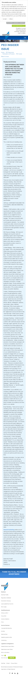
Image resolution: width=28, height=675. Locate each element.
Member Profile (4, 594)
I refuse (11, 19)
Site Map (3, 663)
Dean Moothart (7, 77)
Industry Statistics (5, 619)
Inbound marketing (9, 529)
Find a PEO (3, 616)
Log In (2, 655)
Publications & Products (9, 54)
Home (2, 52)
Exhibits (3, 631)
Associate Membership (6, 628)
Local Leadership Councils (7, 603)
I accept (5, 19)
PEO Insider (19, 54)
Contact (8, 663)
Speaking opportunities (6, 637)
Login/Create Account (17, 25)
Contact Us (22, 22)
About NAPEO (9, 22)
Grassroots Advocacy (6, 600)
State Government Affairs (7, 649)
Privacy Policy (14, 663)
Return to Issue (5, 56)
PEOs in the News (5, 652)
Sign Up (12, 657)
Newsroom (16, 22)
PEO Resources (10, 52)
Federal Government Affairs (7, 646)
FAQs (2, 622)
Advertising (3, 640)
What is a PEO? (4, 613)
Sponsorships (4, 634)
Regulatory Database (6, 597)
